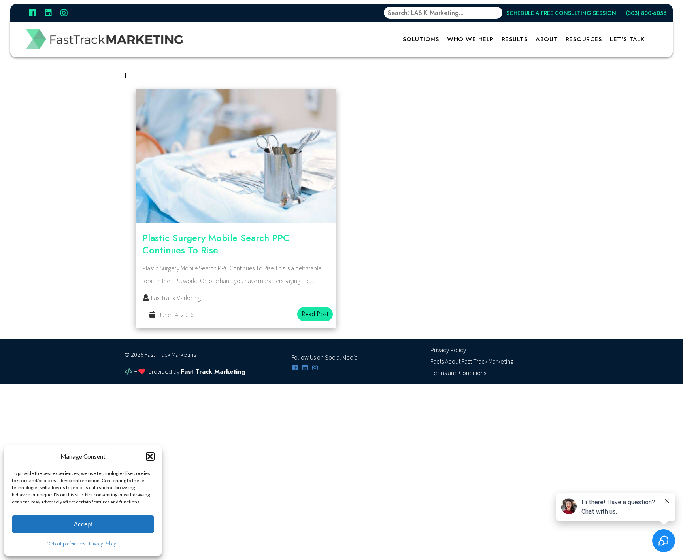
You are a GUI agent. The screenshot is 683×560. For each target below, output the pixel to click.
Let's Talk (627, 39)
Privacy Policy (102, 543)
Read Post (315, 314)
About (547, 39)
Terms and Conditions (458, 373)
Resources (584, 39)
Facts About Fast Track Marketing (471, 361)
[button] (150, 456)
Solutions (421, 39)
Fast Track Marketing (213, 371)
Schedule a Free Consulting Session (561, 13)
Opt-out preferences (66, 543)
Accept (83, 524)
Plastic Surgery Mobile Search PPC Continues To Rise (216, 244)
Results (515, 39)
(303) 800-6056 (646, 13)
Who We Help (470, 39)
